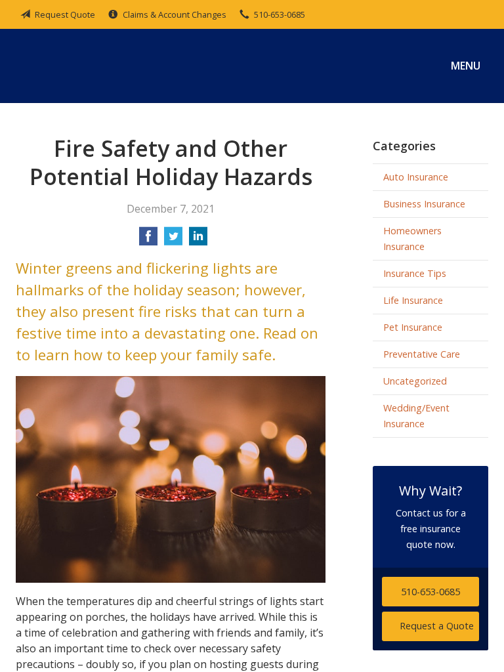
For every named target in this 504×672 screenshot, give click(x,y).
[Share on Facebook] (148, 240)
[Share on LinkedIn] (198, 240)
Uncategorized (415, 381)
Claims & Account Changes (174, 14)
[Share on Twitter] (173, 240)
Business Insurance (424, 204)
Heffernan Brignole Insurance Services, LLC (114, 65)
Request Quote (65, 14)
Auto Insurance (415, 177)
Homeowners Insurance (412, 238)
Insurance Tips (414, 273)
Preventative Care (421, 354)
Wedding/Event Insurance (416, 416)
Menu (465, 65)
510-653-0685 (279, 14)
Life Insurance (413, 300)
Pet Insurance (412, 327)
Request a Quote (437, 626)
